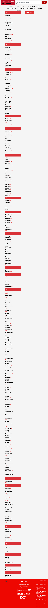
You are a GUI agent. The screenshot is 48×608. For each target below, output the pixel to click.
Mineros (7, 446)
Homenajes (7, 222)
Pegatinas (7, 488)
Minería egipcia (8, 367)
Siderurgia (7, 548)
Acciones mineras (9, 18)
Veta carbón (8, 567)
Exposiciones (8, 150)
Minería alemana (9, 332)
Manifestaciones (9, 292)
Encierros (7, 133)
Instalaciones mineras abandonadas (8, 262)
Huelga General (8, 229)
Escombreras (8, 135)
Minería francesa (9, 370)
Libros (6, 281)
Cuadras (7, 113)
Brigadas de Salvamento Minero (8, 65)
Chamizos (7, 94)
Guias (6, 209)
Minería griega (8, 373)
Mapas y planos (8, 295)
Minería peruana (9, 414)
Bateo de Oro (8, 51)
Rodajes (7, 537)
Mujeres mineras (9, 463)
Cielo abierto (8, 97)
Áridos (6, 36)
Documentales (8, 120)
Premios (7, 515)
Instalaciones (8, 249)
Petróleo (7, 495)
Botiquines (7, 62)
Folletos (7, 184)
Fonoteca (7, 186)
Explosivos (7, 144)
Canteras (7, 72)
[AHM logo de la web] (8, 2)
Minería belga (8, 342)
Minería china (8, 361)
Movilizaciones (8, 453)
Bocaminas (7, 60)
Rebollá (7, 529)
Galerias (7, 200)
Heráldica (7, 214)
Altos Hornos (8, 25)
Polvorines (7, 502)
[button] (6, 581)
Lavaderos (7, 279)
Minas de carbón (9, 307)
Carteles (7, 77)
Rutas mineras (8, 539)
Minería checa (8, 355)
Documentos (8, 124)
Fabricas (7, 158)
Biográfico (7, 54)
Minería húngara (9, 382)
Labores (7, 277)
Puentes (7, 524)
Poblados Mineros (9, 499)
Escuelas (7, 137)
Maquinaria (8, 301)
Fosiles (6, 195)
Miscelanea (7, 448)
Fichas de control (9, 181)
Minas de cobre (8, 310)
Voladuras (7, 569)
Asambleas (7, 42)
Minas (6, 305)
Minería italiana (9, 393)
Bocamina (7, 58)
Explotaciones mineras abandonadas (8, 147)
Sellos (6, 546)
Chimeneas (7, 95)
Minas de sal (8, 325)
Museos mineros (9, 474)
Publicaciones (8, 520)
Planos (6, 497)
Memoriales (8, 303)
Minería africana (9, 329)
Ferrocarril (7, 172)
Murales (7, 467)
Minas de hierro (8, 318)
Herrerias (7, 220)
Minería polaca (8, 418)
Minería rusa (8, 428)
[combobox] (28, 2)
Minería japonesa (9, 399)
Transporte (7, 562)
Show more (29, 12)
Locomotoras (8, 286)
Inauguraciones (8, 243)
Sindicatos (7, 550)
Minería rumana (9, 425)
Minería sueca (8, 433)
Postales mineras (9, 504)
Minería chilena (9, 358)
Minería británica (9, 348)
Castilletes (7, 79)
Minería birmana (9, 344)
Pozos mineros (8, 511)
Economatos (8, 131)
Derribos (7, 118)
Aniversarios (8, 29)
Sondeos (7, 552)
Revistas (7, 535)
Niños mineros (8, 481)
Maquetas (7, 299)
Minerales (7, 327)
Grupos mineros (8, 206)
